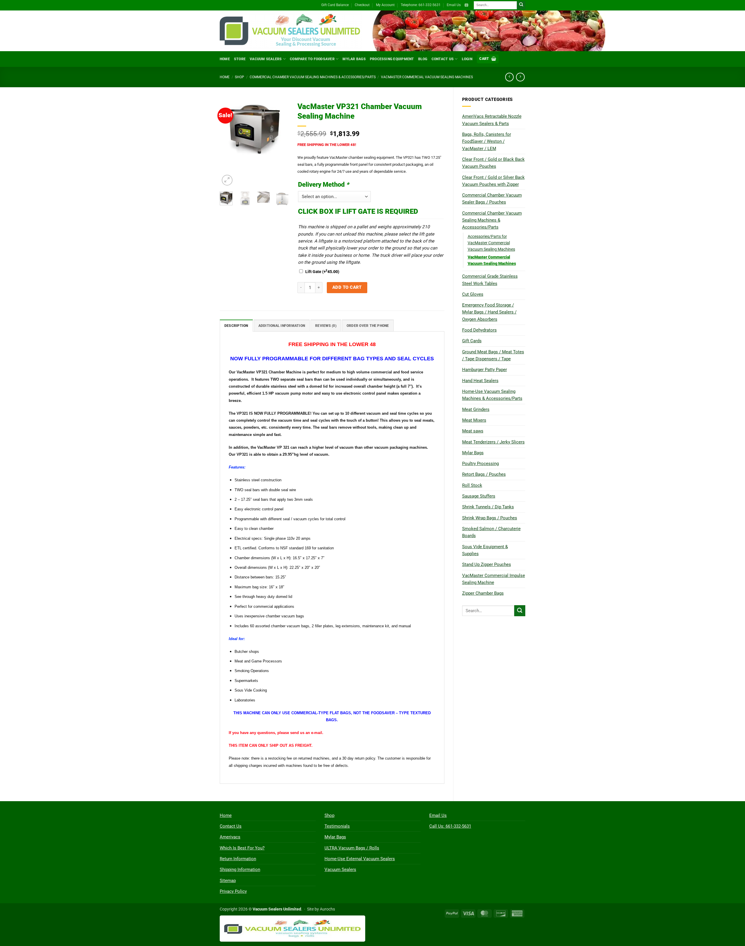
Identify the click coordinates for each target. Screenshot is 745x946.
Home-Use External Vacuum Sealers (359, 858)
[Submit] (521, 5)
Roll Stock (472, 485)
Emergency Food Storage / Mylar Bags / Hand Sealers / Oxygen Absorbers (489, 312)
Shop (239, 77)
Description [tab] (236, 326)
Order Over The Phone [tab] (368, 326)
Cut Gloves (472, 294)
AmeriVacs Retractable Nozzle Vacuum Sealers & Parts (492, 120)
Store (240, 59)
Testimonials (337, 826)
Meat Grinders (475, 409)
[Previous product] (520, 77)
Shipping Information (240, 869)
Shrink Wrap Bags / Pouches (489, 518)
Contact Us (443, 59)
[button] (488, 58)
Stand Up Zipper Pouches (486, 564)
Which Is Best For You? (242, 848)
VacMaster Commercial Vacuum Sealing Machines (427, 77)
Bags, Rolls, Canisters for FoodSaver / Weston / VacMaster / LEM (486, 141)
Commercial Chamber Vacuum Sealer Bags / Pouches (492, 199)
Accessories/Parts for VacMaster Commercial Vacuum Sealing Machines (491, 243)
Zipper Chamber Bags (483, 593)
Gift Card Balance (335, 5)
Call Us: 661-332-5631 (450, 826)
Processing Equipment (392, 59)
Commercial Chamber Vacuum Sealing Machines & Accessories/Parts (313, 77)
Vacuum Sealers (266, 59)
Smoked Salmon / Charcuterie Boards (491, 532)
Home (225, 59)
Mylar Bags (354, 59)
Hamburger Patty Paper (484, 369)
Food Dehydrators (479, 330)
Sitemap (228, 880)
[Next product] (509, 77)
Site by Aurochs (321, 909)
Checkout (362, 5)
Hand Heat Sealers (480, 380)
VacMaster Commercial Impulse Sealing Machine (493, 579)
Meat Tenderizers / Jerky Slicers (493, 442)
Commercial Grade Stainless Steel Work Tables (490, 280)
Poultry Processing (480, 463)
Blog (423, 59)
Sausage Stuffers (478, 496)
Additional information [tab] (281, 326)
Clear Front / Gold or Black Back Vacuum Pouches (493, 163)
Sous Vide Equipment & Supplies (485, 550)
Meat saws (472, 431)
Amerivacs (230, 837)
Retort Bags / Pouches (484, 474)
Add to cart (347, 287)
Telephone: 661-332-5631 (421, 5)
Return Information (238, 858)
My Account (385, 5)
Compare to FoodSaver (312, 59)
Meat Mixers (474, 420)
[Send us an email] (466, 5)
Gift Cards (472, 340)
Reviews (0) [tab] (325, 326)
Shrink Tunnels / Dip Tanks (488, 506)
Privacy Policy (233, 891)
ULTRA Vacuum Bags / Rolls (351, 848)
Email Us (454, 5)
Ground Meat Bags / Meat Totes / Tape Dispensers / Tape (493, 355)
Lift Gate (322, 271)
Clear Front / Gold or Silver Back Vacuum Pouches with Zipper (493, 181)
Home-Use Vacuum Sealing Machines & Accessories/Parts (492, 395)
